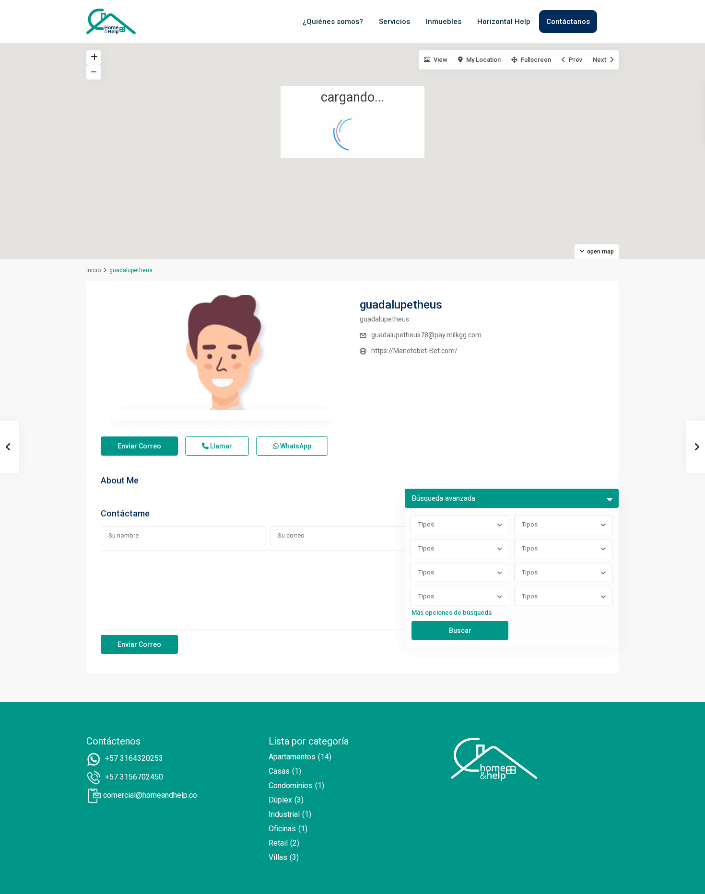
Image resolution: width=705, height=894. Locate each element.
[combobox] (460, 524)
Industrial (284, 814)
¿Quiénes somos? (333, 21)
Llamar (220, 446)
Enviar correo (139, 446)
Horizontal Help (503, 21)
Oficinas (282, 828)
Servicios (394, 21)
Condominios (291, 785)
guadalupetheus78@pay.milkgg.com (426, 335)
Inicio (93, 270)
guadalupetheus (401, 304)
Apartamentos (292, 756)
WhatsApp (295, 446)
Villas (278, 857)
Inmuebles (443, 21)
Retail (278, 843)
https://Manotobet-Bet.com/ (414, 351)
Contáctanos (568, 21)
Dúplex (280, 799)
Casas (279, 771)
